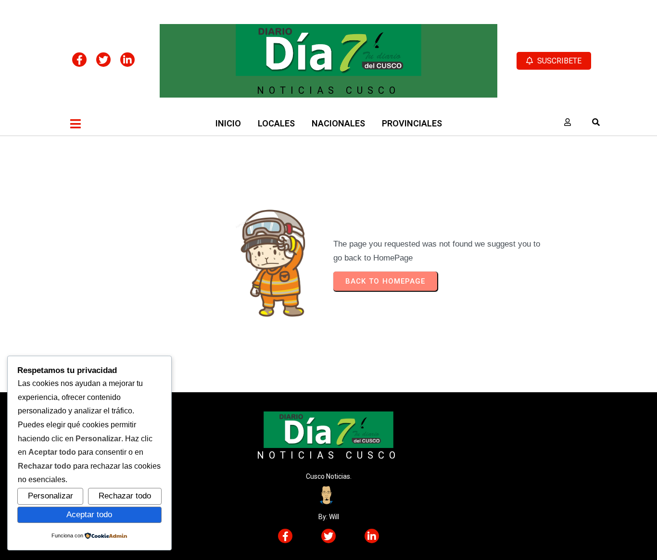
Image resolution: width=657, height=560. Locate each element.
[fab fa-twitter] (103, 59)
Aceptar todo (89, 514)
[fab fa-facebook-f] (79, 59)
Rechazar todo (125, 495)
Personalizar (50, 495)
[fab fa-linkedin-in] (127, 59)
